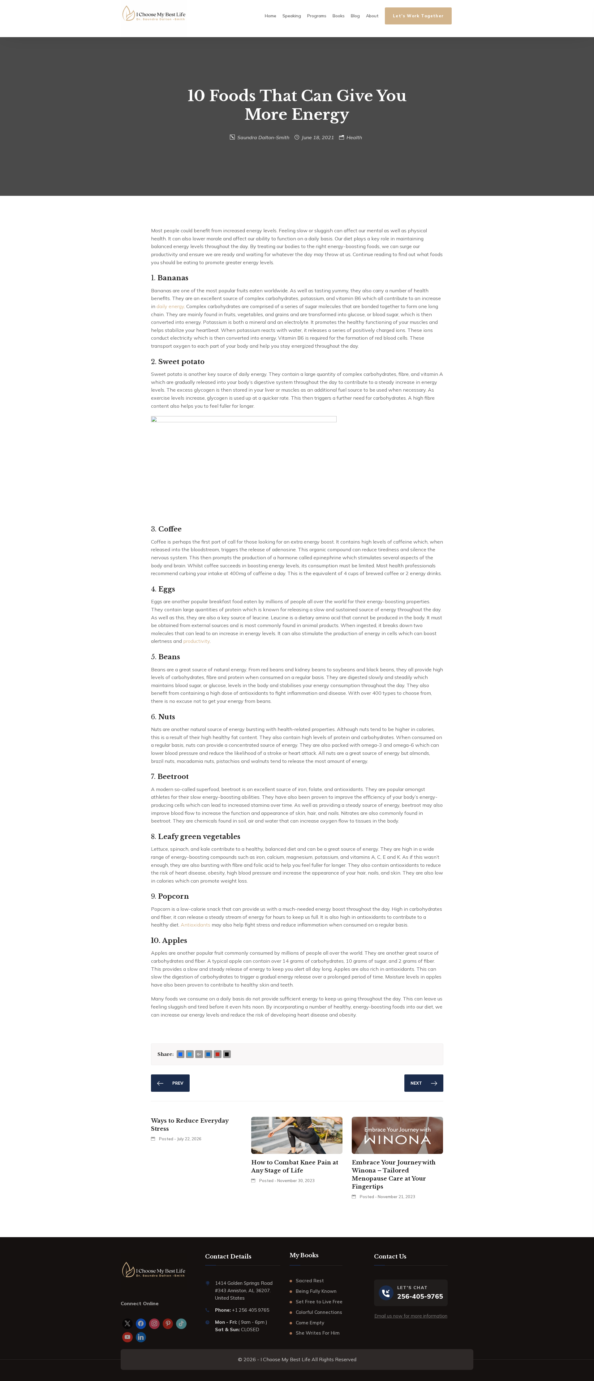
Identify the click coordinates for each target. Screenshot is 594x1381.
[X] (127, 1324)
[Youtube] (127, 1337)
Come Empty (310, 1323)
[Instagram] (154, 1324)
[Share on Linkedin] (208, 1054)
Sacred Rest (310, 1281)
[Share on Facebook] (180, 1054)
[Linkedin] (141, 1337)
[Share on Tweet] (190, 1054)
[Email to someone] (227, 1054)
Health (354, 137)
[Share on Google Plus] (199, 1054)
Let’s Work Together (418, 15)
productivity (196, 641)
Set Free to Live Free (319, 1302)
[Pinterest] (168, 1324)
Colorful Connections (319, 1312)
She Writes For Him (318, 1333)
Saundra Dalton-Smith (263, 137)
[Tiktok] (181, 1324)
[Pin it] (217, 1054)
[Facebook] (141, 1324)
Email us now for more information (410, 1316)
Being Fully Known (316, 1291)
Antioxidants (195, 925)
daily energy (170, 306)
